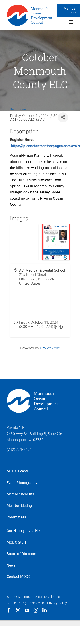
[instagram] (36, 610)
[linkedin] (44, 610)
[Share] (63, 117)
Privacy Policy (57, 603)
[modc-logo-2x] (31, 6)
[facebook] (9, 610)
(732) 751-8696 (19, 449)
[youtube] (27, 610)
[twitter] (18, 610)
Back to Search (20, 109)
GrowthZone (50, 348)
